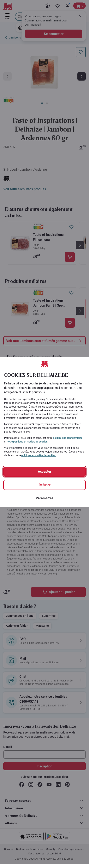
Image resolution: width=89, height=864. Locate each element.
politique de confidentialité (67, 437)
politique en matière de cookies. (38, 455)
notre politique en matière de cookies (27, 441)
